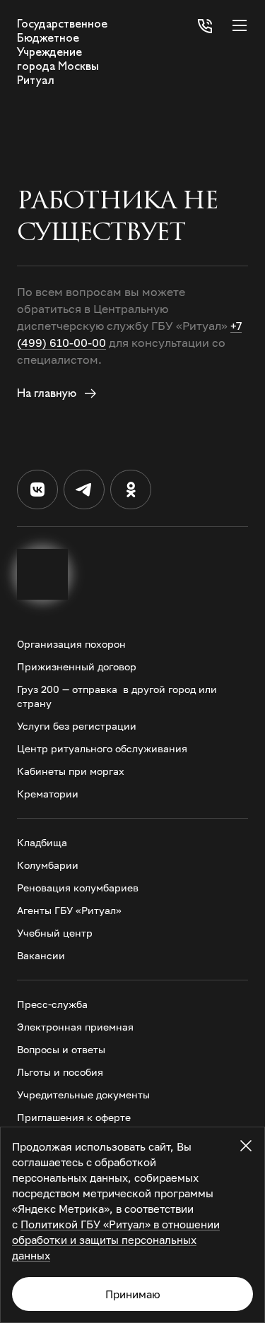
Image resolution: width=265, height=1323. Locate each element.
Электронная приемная (75, 1027)
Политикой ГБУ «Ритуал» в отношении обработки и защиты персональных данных (116, 1240)
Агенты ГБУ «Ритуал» (69, 910)
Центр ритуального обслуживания (102, 748)
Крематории (47, 794)
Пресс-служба (52, 1004)
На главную (48, 393)
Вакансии (41, 955)
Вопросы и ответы (61, 1049)
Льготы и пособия (60, 1072)
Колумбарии (47, 865)
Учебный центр (55, 933)
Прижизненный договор (76, 666)
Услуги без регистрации (76, 726)
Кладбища (42, 842)
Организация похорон (71, 644)
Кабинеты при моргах (70, 771)
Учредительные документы (83, 1094)
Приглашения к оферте (74, 1117)
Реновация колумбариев (78, 888)
